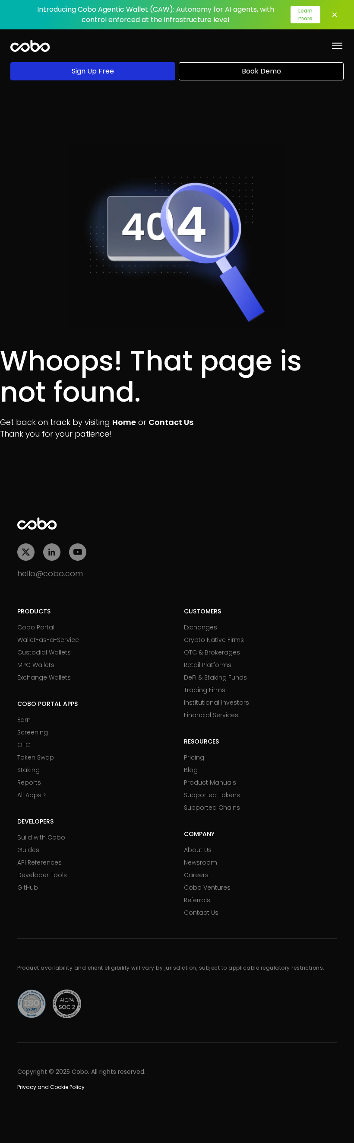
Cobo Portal (35, 627)
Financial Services (211, 715)
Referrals (197, 900)
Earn (24, 719)
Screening (32, 732)
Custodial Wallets (44, 652)
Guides (28, 850)
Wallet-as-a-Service (48, 639)
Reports (29, 782)
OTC (23, 745)
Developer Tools (42, 875)
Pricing (194, 757)
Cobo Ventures (207, 887)
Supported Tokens (212, 795)
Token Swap (35, 757)
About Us (198, 850)
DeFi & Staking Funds (215, 677)
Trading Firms (204, 690)
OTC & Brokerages (212, 652)
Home (124, 422)
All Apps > (31, 795)
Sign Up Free (93, 71)
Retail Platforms (207, 665)
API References (39, 862)
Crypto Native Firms (214, 639)
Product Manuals (210, 782)
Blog (191, 770)
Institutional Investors (216, 702)
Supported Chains (212, 807)
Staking (28, 770)
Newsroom (200, 862)
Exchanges (200, 627)
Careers (196, 875)
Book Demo (261, 71)
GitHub (27, 887)
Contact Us (171, 422)
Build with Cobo (41, 837)
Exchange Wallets (44, 677)
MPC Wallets (35, 665)
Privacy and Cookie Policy (51, 1087)
